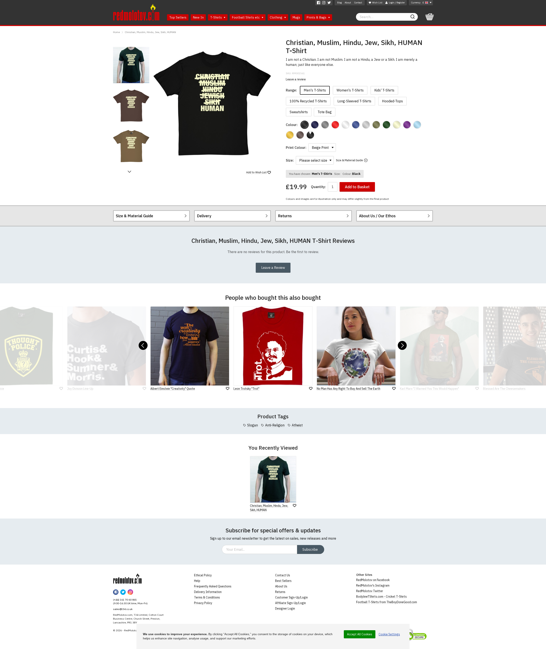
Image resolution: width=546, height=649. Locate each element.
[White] (345, 125)
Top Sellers (177, 17)
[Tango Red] (335, 125)
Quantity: (318, 187)
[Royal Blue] (356, 125)
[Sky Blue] (417, 125)
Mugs (296, 17)
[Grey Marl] (366, 125)
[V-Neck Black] (310, 135)
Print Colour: (296, 147)
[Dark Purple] (407, 125)
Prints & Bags (316, 17)
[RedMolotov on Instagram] (324, 2)
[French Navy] (315, 125)
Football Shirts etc (246, 17)
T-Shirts (216, 17)
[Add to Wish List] (294, 505)
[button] (129, 171)
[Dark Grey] (325, 125)
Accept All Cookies (359, 634)
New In (198, 17)
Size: (290, 160)
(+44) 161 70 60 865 (125, 599)
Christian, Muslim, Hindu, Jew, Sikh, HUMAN (150, 32)
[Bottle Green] (386, 125)
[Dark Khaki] (376, 125)
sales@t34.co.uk (122, 609)
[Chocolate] (300, 135)
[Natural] (397, 125)
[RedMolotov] (127, 578)
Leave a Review (273, 267)
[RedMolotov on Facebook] (318, 2)
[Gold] (290, 135)
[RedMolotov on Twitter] (329, 2)
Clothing (276, 17)
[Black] (305, 125)
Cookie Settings (389, 634)
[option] (131, 65)
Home (116, 32)
